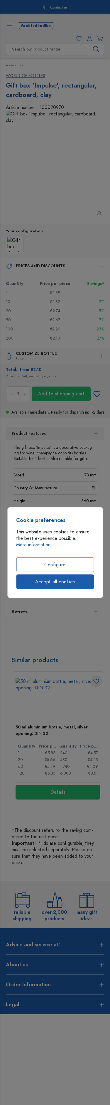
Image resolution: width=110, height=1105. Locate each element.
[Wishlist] (77, 38)
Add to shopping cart (61, 394)
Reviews (20, 611)
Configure (55, 565)
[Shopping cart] (99, 38)
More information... (35, 545)
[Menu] (9, 25)
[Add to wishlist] (97, 394)
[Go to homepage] (36, 25)
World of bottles (25, 75)
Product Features (29, 433)
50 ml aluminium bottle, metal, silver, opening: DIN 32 (52, 730)
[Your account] (88, 38)
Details (58, 792)
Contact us (54, 7)
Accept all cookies (55, 582)
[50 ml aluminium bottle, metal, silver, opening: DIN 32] (58, 699)
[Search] (96, 49)
